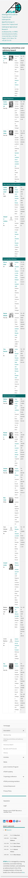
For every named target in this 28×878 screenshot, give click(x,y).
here (23, 872)
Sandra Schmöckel (5, 104)
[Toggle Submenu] (23, 730)
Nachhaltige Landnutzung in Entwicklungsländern (17, 159)
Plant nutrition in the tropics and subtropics (17, 405)
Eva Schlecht (5, 666)
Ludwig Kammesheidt (5, 189)
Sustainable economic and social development (17, 450)
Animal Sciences (16, 666)
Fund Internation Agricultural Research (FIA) (17, 238)
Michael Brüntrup (5, 435)
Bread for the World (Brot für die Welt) (17, 612)
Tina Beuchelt (5, 351)
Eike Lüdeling (5, 58)
